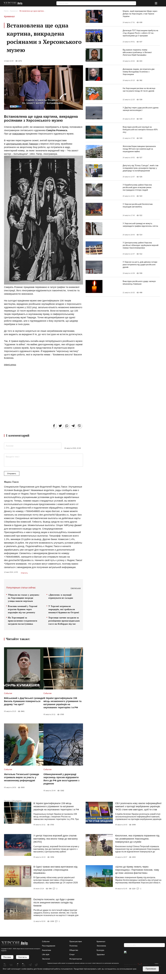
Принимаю (151, 969)
